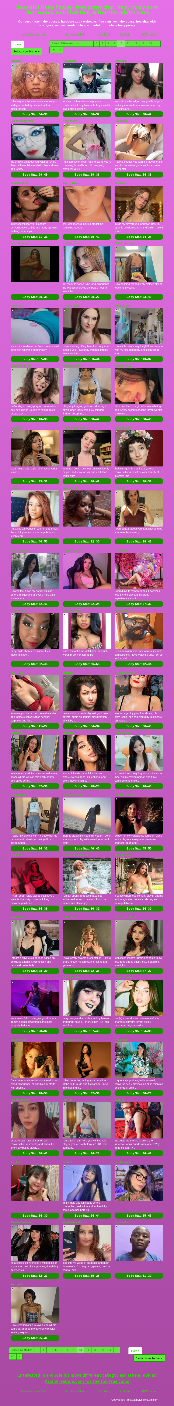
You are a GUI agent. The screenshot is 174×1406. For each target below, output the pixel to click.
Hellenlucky (70, 121)
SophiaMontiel (19, 795)
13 (143, 43)
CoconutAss (122, 1222)
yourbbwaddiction (73, 365)
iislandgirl (120, 488)
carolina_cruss (124, 795)
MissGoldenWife (72, 1222)
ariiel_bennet (18, 917)
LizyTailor (68, 732)
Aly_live (15, 1162)
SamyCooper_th (72, 550)
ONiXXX (67, 1162)
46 (53, 49)
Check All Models (62, 43)
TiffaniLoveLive (72, 610)
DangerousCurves (22, 121)
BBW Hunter (149, 34)
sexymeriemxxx (20, 550)
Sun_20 (67, 1100)
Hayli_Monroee (72, 1039)
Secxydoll (16, 1284)
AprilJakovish (71, 243)
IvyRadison (17, 732)
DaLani (15, 488)
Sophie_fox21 (123, 365)
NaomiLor (16, 428)
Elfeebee (16, 60)
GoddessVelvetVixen (75, 855)
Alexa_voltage (71, 305)
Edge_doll (120, 60)
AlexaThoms (122, 550)
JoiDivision (69, 672)
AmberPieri (17, 977)
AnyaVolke (121, 1039)
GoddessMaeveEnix (75, 428)
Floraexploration (124, 243)
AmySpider (69, 60)
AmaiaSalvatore (124, 977)
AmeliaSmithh (19, 183)
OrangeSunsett (72, 795)
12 (135, 43)
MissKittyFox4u (124, 610)
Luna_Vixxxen (19, 243)
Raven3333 (121, 121)
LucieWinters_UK (21, 365)
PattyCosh (17, 305)
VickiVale (120, 183)
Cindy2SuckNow (125, 672)
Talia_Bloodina (71, 977)
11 (128, 43)
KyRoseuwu (70, 917)
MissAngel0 (70, 488)
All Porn (125, 34)
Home (17, 44)
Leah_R (119, 1100)
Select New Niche (25, 51)
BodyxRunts (18, 610)
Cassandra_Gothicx (127, 917)
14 (150, 43)
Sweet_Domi (122, 305)
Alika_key (17, 855)
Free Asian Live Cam (33, 34)
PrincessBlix (18, 1039)
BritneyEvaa (122, 732)
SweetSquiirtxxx (20, 1100)
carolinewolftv (123, 1162)
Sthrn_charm (71, 183)
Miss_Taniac (122, 855)
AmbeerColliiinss (21, 1222)
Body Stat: (35, 114)
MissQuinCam (123, 428)
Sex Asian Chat (74, 34)
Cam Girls (104, 34)
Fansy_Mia (17, 672)
